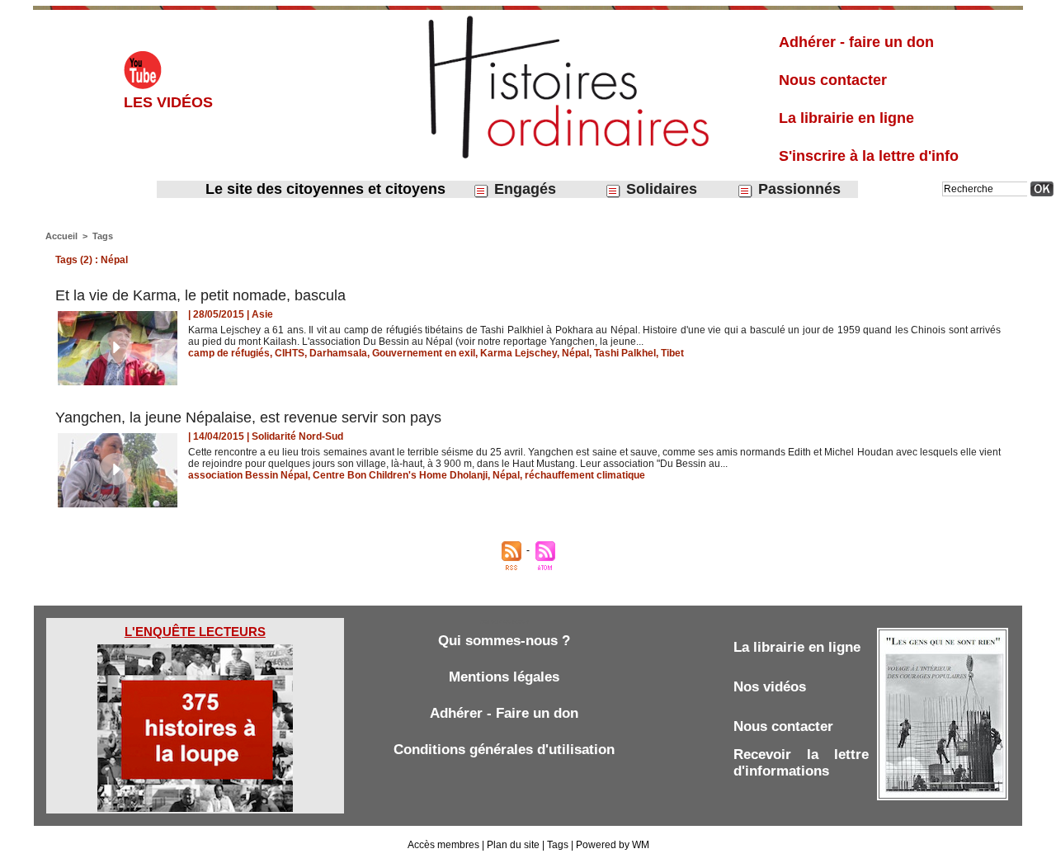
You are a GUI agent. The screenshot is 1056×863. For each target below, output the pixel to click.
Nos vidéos (769, 687)
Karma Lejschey (518, 353)
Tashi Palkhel (625, 353)
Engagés (523, 189)
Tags (102, 236)
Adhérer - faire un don (856, 42)
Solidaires (659, 189)
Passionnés (797, 189)
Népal (575, 353)
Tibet (672, 353)
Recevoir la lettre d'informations (801, 763)
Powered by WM (612, 845)
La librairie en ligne (846, 118)
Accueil (61, 236)
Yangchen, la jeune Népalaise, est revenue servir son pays (248, 417)
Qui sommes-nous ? (504, 640)
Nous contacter (833, 80)
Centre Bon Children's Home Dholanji (400, 475)
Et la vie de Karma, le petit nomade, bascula (200, 295)
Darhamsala (338, 353)
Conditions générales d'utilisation (504, 749)
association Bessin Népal (248, 475)
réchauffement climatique (585, 475)
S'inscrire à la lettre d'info (869, 156)
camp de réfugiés (229, 353)
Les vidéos (168, 102)
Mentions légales (504, 677)
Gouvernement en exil (423, 353)
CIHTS (289, 353)
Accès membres (443, 845)
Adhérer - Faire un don (504, 713)
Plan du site (513, 845)
